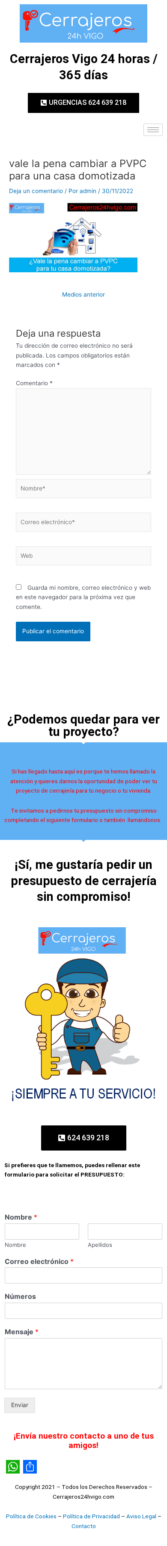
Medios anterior (83, 295)
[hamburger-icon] (153, 130)
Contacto (84, 1526)
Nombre (21, 1217)
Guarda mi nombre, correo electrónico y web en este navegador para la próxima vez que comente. (83, 597)
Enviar (19, 1405)
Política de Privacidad (91, 1516)
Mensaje (22, 1331)
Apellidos (100, 1244)
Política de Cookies (31, 1516)
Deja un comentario (36, 190)
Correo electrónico (39, 1261)
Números (20, 1296)
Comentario (34, 383)
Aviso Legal (141, 1516)
